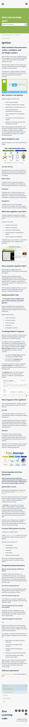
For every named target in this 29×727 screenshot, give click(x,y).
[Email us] (26, 714)
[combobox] (13, 24)
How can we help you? (11, 19)
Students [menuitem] (5, 695)
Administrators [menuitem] (7, 698)
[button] (26, 686)
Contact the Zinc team (8, 674)
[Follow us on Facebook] (16, 711)
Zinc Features (6, 38)
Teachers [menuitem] (5, 686)
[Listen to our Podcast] (26, 711)
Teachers (17, 35)
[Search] (25, 24)
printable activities (11, 535)
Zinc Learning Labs (7, 35)
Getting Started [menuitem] (8, 692)
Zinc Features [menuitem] (8, 689)
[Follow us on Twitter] (19, 711)
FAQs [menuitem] (4, 701)
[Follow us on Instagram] (23, 711)
